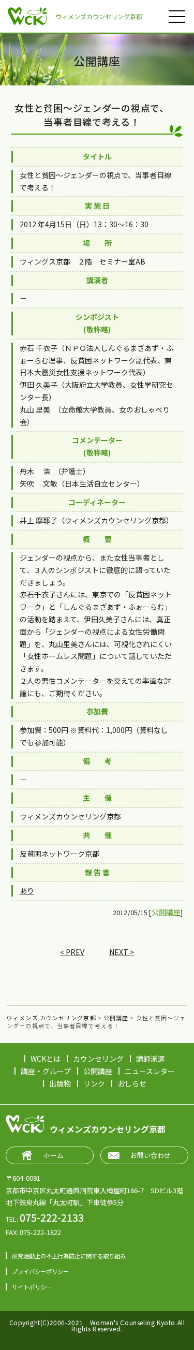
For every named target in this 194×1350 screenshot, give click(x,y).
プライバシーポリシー (40, 1271)
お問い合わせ (150, 1155)
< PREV (72, 952)
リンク (94, 1083)
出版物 (60, 1083)
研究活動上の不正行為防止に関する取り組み (69, 1256)
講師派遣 (150, 1058)
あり (27, 890)
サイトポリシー (32, 1287)
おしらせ (131, 1083)
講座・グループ (46, 1071)
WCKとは (46, 1058)
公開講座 (166, 912)
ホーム (53, 1155)
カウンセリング (98, 1058)
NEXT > (121, 952)
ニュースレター (150, 1071)
